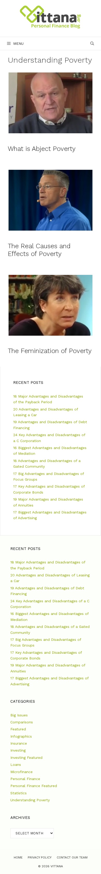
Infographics (21, 736)
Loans (15, 764)
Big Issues (19, 715)
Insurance (18, 743)
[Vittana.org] (50, 16)
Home (18, 857)
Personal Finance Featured (33, 786)
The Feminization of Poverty (50, 351)
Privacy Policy (40, 857)
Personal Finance (25, 779)
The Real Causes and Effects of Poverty (39, 250)
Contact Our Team (72, 857)
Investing (18, 750)
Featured (18, 729)
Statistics (18, 793)
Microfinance (21, 772)
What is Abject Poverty (42, 148)
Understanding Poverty (30, 800)
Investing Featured (26, 757)
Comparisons (21, 722)
